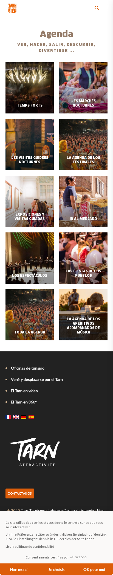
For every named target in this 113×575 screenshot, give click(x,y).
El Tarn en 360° (24, 402)
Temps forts (30, 105)
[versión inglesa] (16, 417)
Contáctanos (20, 493)
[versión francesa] (8, 417)
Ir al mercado (83, 219)
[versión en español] (31, 417)
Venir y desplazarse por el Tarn (37, 379)
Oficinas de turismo (27, 368)
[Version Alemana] (23, 417)
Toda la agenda (29, 332)
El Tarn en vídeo (24, 390)
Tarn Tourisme (33, 510)
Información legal (63, 510)
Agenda (87, 510)
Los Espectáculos (29, 276)
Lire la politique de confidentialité (29, 546)
